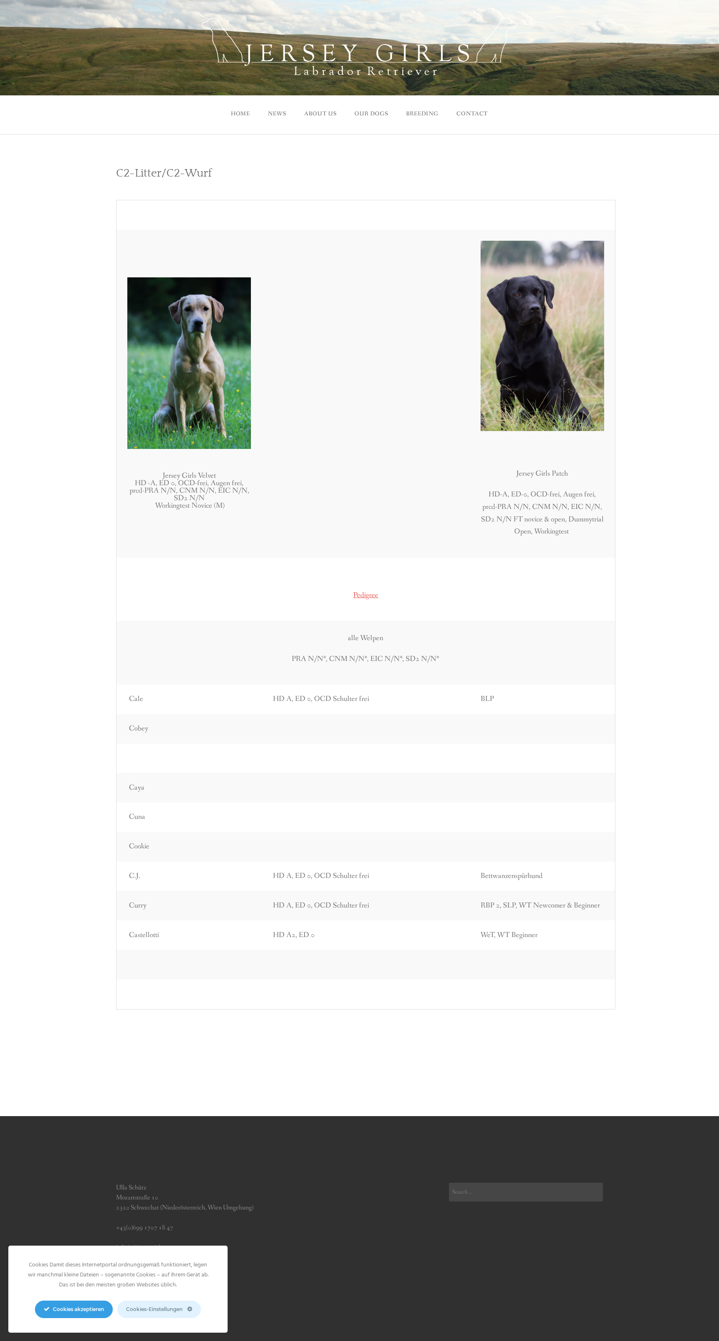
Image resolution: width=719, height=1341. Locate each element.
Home (240, 113)
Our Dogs (371, 113)
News (277, 113)
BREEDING (422, 113)
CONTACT (472, 113)
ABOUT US (320, 113)
